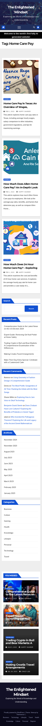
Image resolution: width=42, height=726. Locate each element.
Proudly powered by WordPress (14, 712)
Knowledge (8, 533)
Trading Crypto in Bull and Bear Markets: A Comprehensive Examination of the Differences (20, 345)
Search (6, 301)
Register (33, 721)
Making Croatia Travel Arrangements (19, 354)
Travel (6, 557)
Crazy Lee (26, 623)
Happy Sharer (24, 111)
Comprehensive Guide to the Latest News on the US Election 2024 (20, 594)
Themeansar (20, 714)
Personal (7, 545)
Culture (7, 515)
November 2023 (10, 446)
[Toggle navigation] (19, 27)
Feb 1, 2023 (10, 111)
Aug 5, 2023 (12, 647)
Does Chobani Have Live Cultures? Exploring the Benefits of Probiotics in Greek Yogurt (20, 409)
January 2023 (9, 493)
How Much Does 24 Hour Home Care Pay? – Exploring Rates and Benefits (20, 268)
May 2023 (8, 469)
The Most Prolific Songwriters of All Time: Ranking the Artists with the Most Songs (20, 389)
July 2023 (8, 458)
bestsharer (26, 598)
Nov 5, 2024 (12, 598)
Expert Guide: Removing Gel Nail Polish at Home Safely (20, 618)
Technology (8, 551)
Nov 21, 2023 (13, 623)
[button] (34, 27)
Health (6, 527)
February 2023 (10, 487)
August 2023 (9, 452)
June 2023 (8, 464)
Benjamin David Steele (13, 405)
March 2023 (9, 481)
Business (7, 99)
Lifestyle (7, 539)
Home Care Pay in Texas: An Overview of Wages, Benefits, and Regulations (20, 107)
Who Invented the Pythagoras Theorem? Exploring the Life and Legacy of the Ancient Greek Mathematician (20, 420)
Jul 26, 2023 (12, 671)
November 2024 (10, 440)
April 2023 (8, 475)
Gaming (7, 521)
